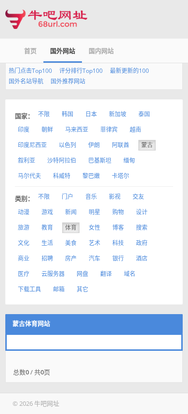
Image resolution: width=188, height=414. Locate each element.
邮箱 (59, 289)
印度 (23, 129)
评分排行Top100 (81, 71)
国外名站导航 (26, 81)
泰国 (144, 114)
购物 (118, 212)
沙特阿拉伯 (61, 160)
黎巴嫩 (91, 176)
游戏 (47, 212)
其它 (82, 289)
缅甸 (129, 160)
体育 (71, 227)
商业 (23, 258)
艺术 (94, 243)
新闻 (71, 212)
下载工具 (29, 289)
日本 (91, 114)
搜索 (142, 227)
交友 (138, 197)
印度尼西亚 (32, 145)
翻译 (106, 274)
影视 (115, 197)
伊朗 (94, 145)
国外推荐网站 (68, 81)
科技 (118, 243)
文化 (23, 243)
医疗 (23, 274)
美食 (71, 243)
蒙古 (147, 145)
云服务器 (53, 274)
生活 (47, 243)
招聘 (47, 258)
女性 (94, 227)
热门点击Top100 (30, 71)
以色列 (67, 145)
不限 (44, 114)
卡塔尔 (120, 176)
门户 (67, 197)
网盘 (82, 274)
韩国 (67, 114)
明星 (94, 212)
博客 (118, 227)
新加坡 (117, 114)
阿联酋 (120, 145)
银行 (118, 258)
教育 (47, 227)
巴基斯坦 (99, 160)
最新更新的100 (129, 71)
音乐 (91, 197)
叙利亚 (26, 160)
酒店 (142, 258)
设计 (142, 212)
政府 (142, 243)
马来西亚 (76, 129)
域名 (129, 274)
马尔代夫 (29, 176)
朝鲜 (47, 129)
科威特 (61, 176)
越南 (135, 129)
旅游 (23, 227)
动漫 (23, 212)
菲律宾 (109, 129)
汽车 (94, 258)
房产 (71, 258)
